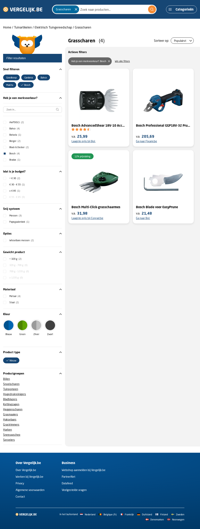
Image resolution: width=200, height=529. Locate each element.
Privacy (20, 483)
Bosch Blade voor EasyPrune (157, 207)
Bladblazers (10, 399)
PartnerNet (68, 476)
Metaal (15, 296)
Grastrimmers (11, 424)
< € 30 (14, 178)
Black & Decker (19, 147)
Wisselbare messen (21, 240)
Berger (15, 141)
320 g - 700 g (18, 265)
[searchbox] (32, 110)
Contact (20, 496)
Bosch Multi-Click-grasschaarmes (95, 207)
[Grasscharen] (76, 9)
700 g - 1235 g (19, 271)
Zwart (50, 334)
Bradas (14, 159)
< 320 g (15, 258)
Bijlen (6, 379)
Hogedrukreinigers (14, 394)
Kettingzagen (11, 404)
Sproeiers (9, 439)
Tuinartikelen (23, 27)
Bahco (14, 128)
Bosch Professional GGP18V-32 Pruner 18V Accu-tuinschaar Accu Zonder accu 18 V (163, 125)
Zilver (36, 334)
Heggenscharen (12, 409)
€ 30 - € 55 (17, 184)
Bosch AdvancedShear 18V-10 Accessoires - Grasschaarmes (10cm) (98, 125)
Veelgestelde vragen (74, 490)
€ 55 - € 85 (17, 197)
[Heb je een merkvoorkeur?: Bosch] (109, 61)
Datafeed (67, 483)
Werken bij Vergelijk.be (29, 476)
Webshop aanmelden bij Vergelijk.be (83, 470)
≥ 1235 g (16, 277)
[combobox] (104, 9)
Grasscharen (83, 27)
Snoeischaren (11, 384)
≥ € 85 (14, 190)
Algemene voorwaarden (30, 490)
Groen (22, 334)
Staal (14, 302)
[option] (11, 77)
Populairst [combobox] (180, 40)
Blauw (8, 334)
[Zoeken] (152, 9)
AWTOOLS (16, 122)
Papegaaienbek (19, 221)
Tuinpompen (10, 389)
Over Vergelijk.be (26, 470)
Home (7, 27)
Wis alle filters (122, 61)
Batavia (15, 134)
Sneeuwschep (11, 434)
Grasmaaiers (10, 414)
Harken (7, 429)
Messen (15, 215)
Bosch (14, 153)
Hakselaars (9, 419)
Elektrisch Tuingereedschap (53, 27)
